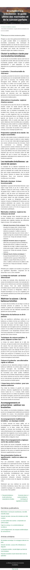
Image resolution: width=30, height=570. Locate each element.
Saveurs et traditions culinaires (9, 26)
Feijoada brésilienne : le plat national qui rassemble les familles (8, 497)
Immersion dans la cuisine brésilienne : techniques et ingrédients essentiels (22, 498)
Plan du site (15, 569)
